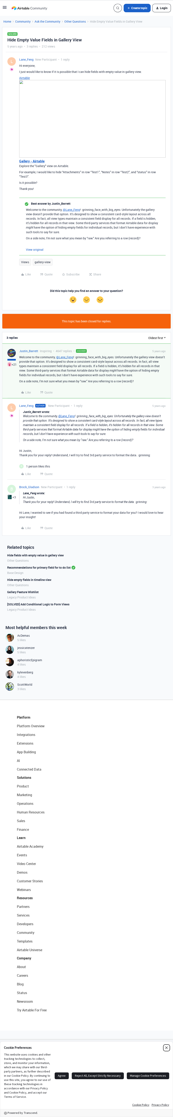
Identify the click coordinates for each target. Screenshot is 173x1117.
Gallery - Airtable (32, 161)
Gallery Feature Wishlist (23, 592)
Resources (25, 898)
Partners (23, 906)
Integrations (26, 734)
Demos (22, 872)
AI (18, 760)
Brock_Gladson (29, 487)
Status (22, 992)
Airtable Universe (29, 950)
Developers (25, 924)
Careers (22, 975)
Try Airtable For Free (32, 1010)
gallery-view (43, 262)
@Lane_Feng (71, 210)
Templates (24, 941)
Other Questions (75, 21)
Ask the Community (47, 21)
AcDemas (23, 635)
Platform (23, 717)
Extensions (25, 743)
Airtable (24, 78)
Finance (23, 829)
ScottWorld (24, 684)
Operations (25, 803)
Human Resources (31, 812)
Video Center (26, 863)
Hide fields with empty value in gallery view (35, 555)
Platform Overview (31, 726)
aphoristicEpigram (29, 660)
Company (24, 958)
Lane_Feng (26, 59)
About (21, 966)
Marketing (24, 795)
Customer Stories (30, 881)
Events (22, 855)
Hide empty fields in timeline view (29, 580)
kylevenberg (25, 672)
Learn (21, 837)
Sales (21, 821)
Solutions (24, 777)
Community (23, 21)
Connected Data (29, 769)
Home (7, 21)
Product (23, 786)
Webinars (24, 889)
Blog (20, 984)
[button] (4, 9)
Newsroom (25, 1001)
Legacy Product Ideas (21, 597)
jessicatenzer (26, 648)
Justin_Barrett (28, 351)
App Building (26, 752)
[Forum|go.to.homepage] (29, 8)
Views (25, 262)
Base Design (15, 573)
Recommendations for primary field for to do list (39, 567)
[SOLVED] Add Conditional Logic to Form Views (38, 604)
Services (23, 915)
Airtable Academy (30, 846)
